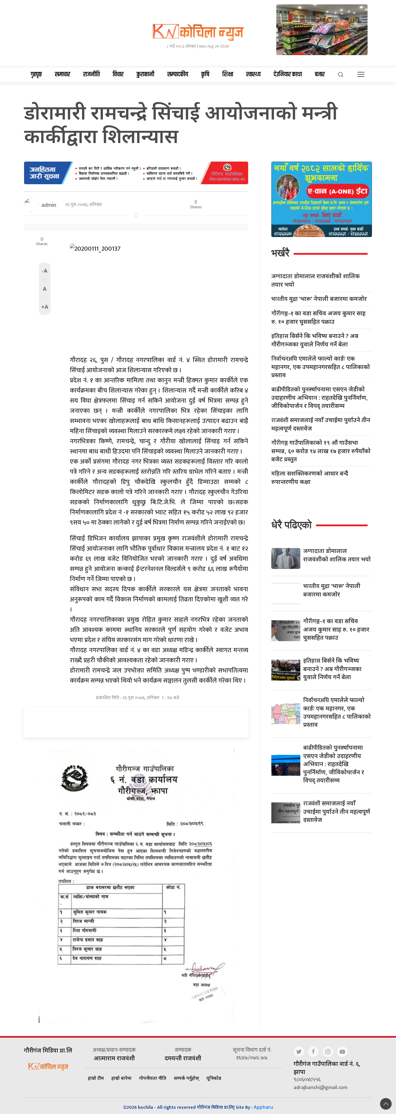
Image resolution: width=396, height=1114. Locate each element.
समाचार (62, 74)
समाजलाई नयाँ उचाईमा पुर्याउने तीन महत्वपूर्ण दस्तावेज (320, 424)
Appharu (263, 1107)
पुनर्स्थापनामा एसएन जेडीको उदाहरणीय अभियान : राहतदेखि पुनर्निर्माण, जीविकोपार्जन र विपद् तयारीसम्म (319, 397)
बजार (320, 74)
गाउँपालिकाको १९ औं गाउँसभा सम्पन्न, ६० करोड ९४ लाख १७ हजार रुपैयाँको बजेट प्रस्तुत (320, 451)
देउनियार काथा (288, 74)
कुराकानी (145, 74)
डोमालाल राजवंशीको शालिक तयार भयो (315, 280)
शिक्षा (227, 74)
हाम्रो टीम (96, 1078)
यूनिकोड (213, 1078)
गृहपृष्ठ (36, 74)
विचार (118, 74)
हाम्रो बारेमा (121, 1078)
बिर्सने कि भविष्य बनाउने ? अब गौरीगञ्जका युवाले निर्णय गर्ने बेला (314, 340)
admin (48, 204)
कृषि (205, 74)
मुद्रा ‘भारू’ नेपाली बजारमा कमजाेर (319, 299)
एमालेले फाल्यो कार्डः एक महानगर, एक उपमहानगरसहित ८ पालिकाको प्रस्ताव (320, 367)
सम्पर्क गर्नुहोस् (186, 1078)
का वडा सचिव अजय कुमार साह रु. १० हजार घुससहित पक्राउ (318, 317)
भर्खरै (280, 252)
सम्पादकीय (177, 74)
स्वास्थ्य (253, 74)
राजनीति (91, 74)
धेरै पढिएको (291, 524)
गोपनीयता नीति (152, 1078)
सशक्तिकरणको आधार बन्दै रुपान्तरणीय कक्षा (309, 477)
